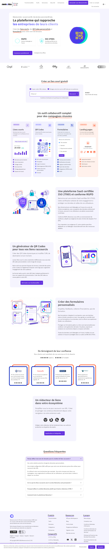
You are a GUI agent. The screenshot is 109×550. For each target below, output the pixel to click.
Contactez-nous (88, 521)
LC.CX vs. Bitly (52, 537)
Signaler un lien (70, 530)
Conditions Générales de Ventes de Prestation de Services (90, 530)
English (12, 536)
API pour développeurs (72, 518)
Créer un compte (94, 3)
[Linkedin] (75, 539)
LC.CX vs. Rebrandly (54, 540)
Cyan (49, 145)
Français (17, 536)
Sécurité (52, 3)
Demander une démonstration (78, 3)
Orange (49, 151)
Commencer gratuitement (21, 53)
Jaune (49, 147)
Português (12, 537)
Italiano (22, 536)
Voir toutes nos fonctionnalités (31, 283)
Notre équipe (87, 518)
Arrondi (41, 155)
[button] (104, 4)
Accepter (100, 547)
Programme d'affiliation (72, 527)
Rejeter (92, 547)
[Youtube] (68, 539)
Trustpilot (66, 357)
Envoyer (62, 155)
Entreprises (61, 3)
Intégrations (52, 527)
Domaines (45, 3)
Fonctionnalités (29, 3)
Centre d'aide (69, 524)
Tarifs (37, 3)
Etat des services (70, 533)
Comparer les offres (40, 53)
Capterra (51, 357)
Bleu (49, 143)
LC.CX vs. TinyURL (53, 543)
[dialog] (54, 546)
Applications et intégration (53, 433)
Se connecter (95, 6)
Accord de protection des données (90, 540)
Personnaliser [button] (83, 547)
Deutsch (32, 536)
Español (27, 536)
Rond (46, 155)
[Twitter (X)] (72, 539)
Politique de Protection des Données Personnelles (91, 536)
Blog (67, 521)
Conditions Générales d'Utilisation (89, 525)
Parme (49, 149)
